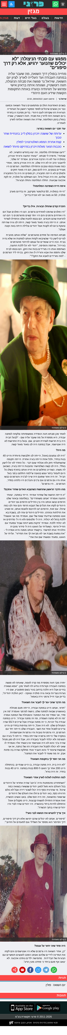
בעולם (45, 18)
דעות (17, 18)
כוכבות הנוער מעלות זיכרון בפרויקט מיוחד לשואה (32, 146)
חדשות (58, 18)
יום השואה (59, 985)
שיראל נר (62, 99)
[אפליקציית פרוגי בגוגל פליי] (47, 1007)
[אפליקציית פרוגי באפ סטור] (21, 1007)
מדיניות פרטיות (39, 1022)
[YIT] (20, 1022)
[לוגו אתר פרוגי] (33, 4)
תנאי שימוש (52, 1022)
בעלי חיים (30, 18)
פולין (48, 985)
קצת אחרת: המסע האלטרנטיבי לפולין (39, 141)
